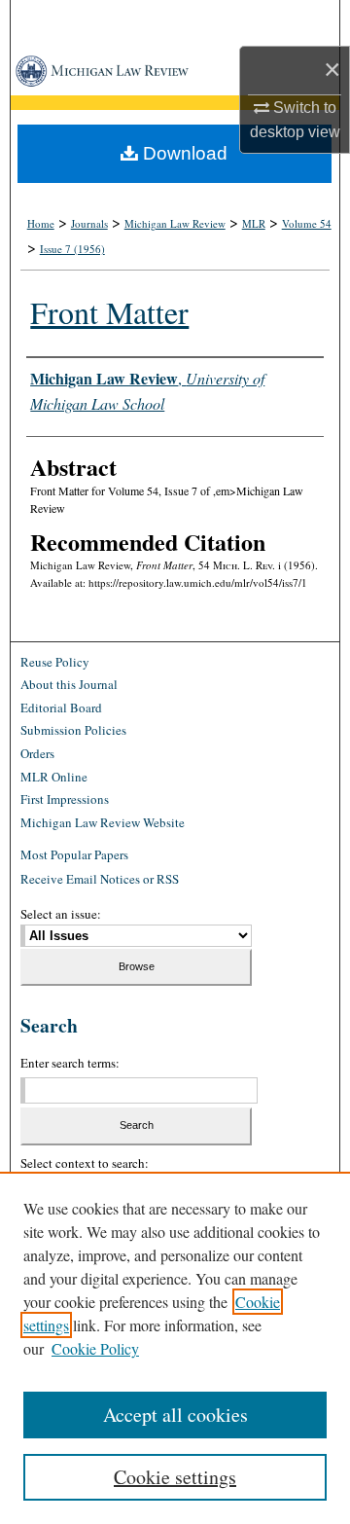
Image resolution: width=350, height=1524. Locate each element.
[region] (175, 1348)
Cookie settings (175, 1477)
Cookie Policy (95, 1348)
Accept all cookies (175, 1414)
